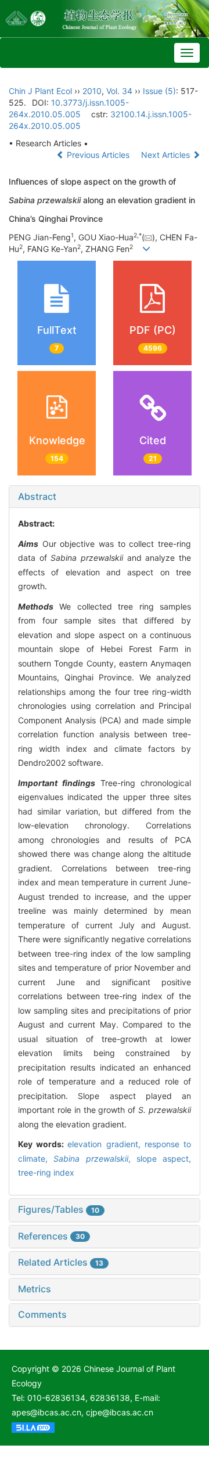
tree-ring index (46, 1172)
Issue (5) (159, 91)
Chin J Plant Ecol (40, 91)
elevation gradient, (105, 1144)
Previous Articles (98, 155)
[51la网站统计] (33, 1427)
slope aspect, (163, 1158)
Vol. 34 (119, 91)
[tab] (104, 497)
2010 (92, 91)
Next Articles (166, 155)
